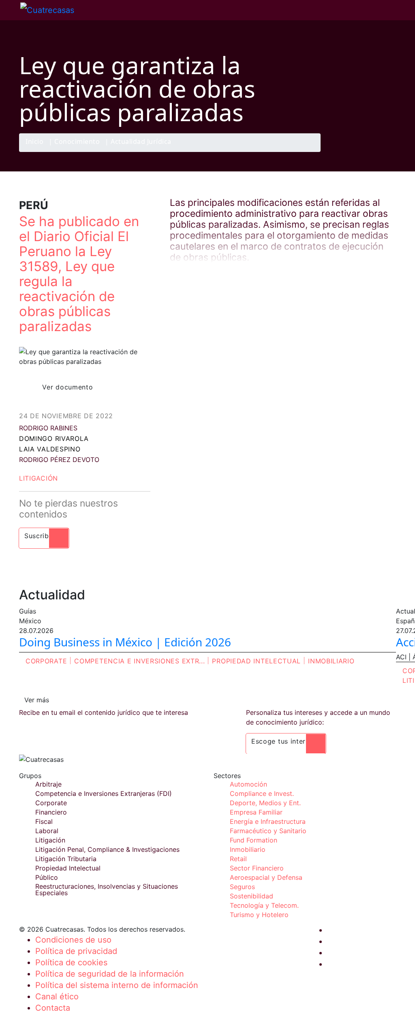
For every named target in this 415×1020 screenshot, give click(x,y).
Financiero (51, 812)
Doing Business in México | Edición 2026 (125, 642)
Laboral (46, 831)
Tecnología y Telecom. (264, 905)
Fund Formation (253, 840)
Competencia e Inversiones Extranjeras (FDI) (103, 793)
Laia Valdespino (50, 449)
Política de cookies (71, 962)
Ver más (36, 700)
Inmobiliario (331, 661)
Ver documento (67, 387)
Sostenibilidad (251, 896)
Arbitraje (48, 784)
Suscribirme (44, 536)
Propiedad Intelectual (256, 661)
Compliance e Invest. (262, 793)
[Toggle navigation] (10, 10)
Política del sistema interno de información (116, 985)
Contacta (52, 1008)
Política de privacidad (76, 951)
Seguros (242, 886)
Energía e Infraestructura (268, 821)
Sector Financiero (257, 868)
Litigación (38, 478)
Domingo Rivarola (54, 438)
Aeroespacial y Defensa (266, 877)
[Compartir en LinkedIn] (371, 151)
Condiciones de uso (73, 940)
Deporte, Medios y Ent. (265, 803)
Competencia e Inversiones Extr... (139, 661)
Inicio (34, 142)
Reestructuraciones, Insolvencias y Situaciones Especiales (106, 889)
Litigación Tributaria (65, 858)
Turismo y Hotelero (259, 914)
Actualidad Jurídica (141, 142)
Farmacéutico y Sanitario (268, 831)
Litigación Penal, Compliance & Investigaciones (107, 849)
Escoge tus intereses (286, 741)
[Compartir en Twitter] (355, 151)
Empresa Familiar (256, 812)
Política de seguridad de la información (109, 974)
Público (46, 877)
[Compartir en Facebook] (340, 151)
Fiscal (44, 821)
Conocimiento (77, 142)
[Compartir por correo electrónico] (387, 151)
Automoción (248, 784)
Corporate (46, 661)
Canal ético (57, 996)
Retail (238, 858)
